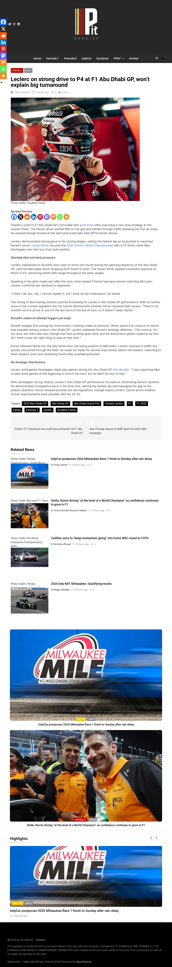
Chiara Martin (61, 464)
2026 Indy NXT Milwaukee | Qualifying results (81, 583)
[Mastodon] (47, 217)
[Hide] (1, 82)
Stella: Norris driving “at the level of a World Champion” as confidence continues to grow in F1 (86, 825)
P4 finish (88, 225)
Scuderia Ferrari (66, 410)
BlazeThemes (84, 961)
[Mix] (53, 217)
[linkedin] (18, 24)
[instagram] (14, 24)
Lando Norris (40, 245)
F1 (129, 403)
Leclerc (48, 410)
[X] (21, 217)
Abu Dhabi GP (60, 403)
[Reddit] (27, 217)
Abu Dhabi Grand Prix (87, 403)
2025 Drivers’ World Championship (90, 245)
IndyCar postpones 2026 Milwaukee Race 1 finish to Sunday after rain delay (101, 459)
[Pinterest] (40, 217)
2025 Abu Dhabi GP (35, 403)
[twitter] (9, 24)
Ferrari (17, 410)
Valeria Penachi (22, 92)
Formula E (70, 58)
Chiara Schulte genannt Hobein (70, 510)
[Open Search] (157, 58)
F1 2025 (141, 403)
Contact (40, 939)
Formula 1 (52, 58)
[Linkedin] (34, 217)
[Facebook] (14, 217)
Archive (133, 58)
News (28, 70)
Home (37, 58)
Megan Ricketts (62, 589)
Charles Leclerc (114, 403)
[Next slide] (156, 838)
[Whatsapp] (60, 217)
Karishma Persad (62, 544)
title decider (121, 369)
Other (117, 58)
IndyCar (87, 58)
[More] (66, 217)
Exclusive (103, 58)
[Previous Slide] (151, 838)
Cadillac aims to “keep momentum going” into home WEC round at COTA (99, 538)
